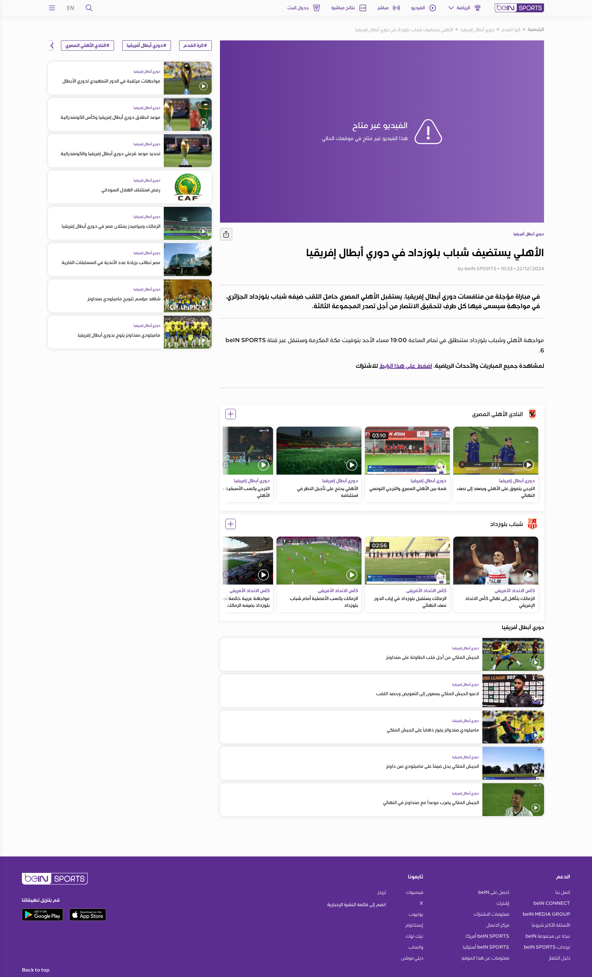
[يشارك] (226, 234)
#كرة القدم (195, 45)
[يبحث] (89, 8)
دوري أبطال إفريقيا (477, 29)
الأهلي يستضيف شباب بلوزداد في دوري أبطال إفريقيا (404, 29)
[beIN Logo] (519, 7)
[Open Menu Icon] (52, 8)
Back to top (35, 970)
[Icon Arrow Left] (226, 464)
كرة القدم (511, 29)
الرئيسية (536, 29)
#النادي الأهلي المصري (87, 45)
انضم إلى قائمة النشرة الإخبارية (356, 904)
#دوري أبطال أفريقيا (146, 45)
